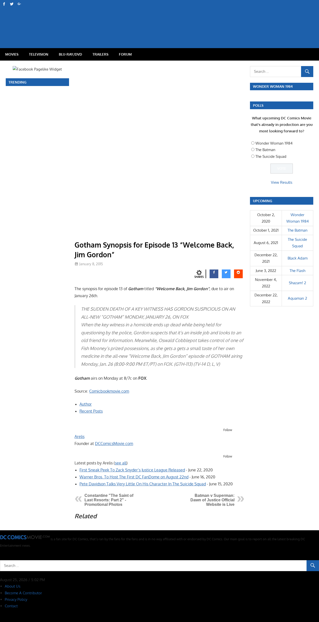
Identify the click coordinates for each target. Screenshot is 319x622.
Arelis (79, 436)
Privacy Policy (16, 599)
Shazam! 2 (297, 282)
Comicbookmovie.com (109, 391)
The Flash (297, 270)
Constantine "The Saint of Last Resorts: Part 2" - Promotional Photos (108, 500)
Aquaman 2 (297, 298)
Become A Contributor (23, 593)
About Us (12, 586)
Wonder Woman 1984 (274, 143)
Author (86, 404)
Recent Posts (91, 411)
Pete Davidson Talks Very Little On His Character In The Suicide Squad (143, 483)
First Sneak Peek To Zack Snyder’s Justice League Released (132, 469)
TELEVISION (38, 54)
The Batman (265, 149)
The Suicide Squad (270, 156)
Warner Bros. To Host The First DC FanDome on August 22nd (134, 476)
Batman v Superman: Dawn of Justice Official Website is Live (212, 500)
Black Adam (298, 258)
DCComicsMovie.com (114, 443)
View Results (281, 182)
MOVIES (11, 54)
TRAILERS (100, 54)
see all (120, 462)
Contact (11, 606)
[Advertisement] (179, 19)
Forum (125, 54)
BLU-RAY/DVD (70, 54)
